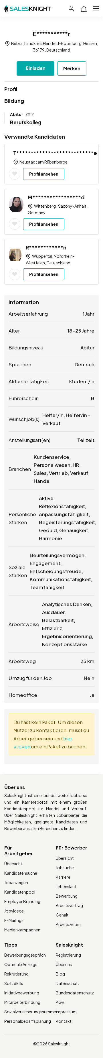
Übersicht (13, 863)
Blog (60, 973)
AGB (60, 1002)
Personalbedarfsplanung (27, 1021)
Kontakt (64, 1021)
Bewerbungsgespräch (25, 954)
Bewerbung (67, 895)
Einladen (35, 68)
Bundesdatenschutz (75, 992)
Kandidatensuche (20, 873)
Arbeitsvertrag (69, 905)
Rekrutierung (16, 973)
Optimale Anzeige (20, 964)
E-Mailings (13, 920)
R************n (46, 247)
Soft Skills (13, 983)
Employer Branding (22, 901)
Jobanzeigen (16, 882)
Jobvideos (14, 910)
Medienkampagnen (22, 929)
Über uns (64, 964)
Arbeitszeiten (68, 924)
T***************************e (55, 153)
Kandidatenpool (19, 891)
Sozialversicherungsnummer (31, 1011)
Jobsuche (65, 867)
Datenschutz (68, 983)
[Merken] (14, 174)
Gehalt (62, 914)
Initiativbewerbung (21, 992)
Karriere (63, 877)
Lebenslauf (66, 886)
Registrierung (68, 954)
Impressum (66, 1011)
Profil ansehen (43, 173)
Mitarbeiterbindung (22, 1002)
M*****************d (56, 197)
